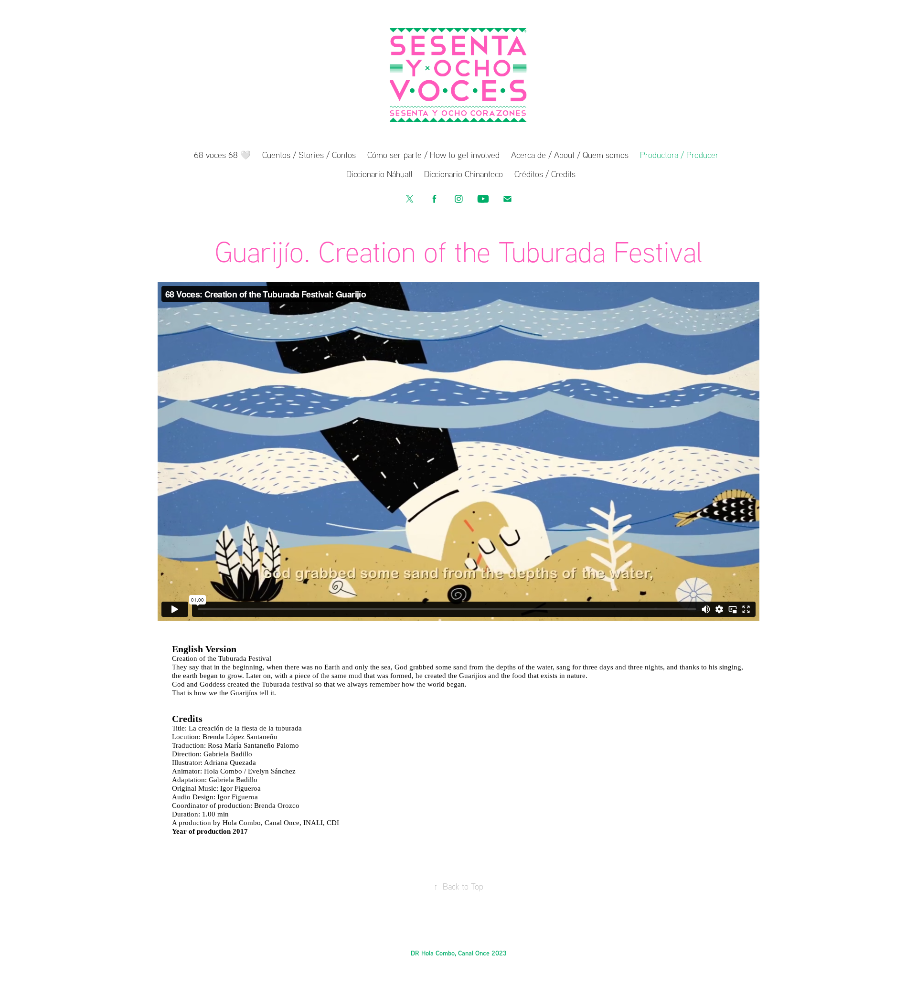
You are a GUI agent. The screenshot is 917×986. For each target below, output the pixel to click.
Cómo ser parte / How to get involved (433, 154)
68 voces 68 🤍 (222, 154)
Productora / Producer (679, 154)
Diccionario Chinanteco (463, 174)
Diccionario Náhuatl (379, 174)
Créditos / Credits (545, 174)
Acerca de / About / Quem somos (570, 154)
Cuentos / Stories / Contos (309, 154)
